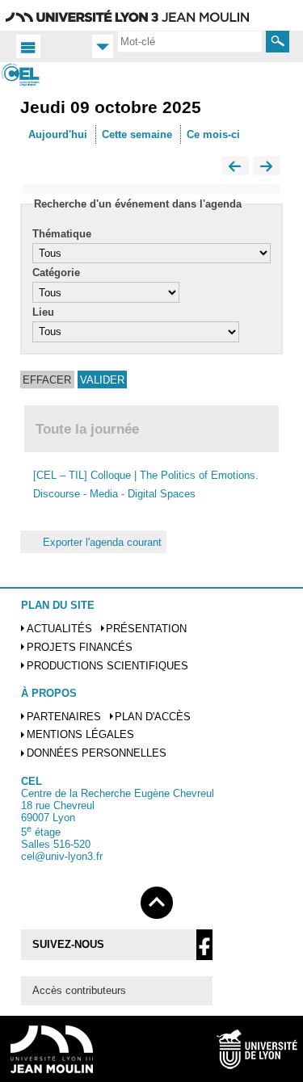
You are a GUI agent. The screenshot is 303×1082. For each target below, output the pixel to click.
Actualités (59, 629)
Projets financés (80, 647)
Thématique (61, 234)
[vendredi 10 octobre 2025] (266, 167)
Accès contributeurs (79, 990)
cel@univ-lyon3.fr (62, 856)
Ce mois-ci (213, 134)
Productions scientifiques (107, 666)
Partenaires (64, 717)
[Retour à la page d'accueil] (32, 74)
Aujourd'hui (57, 134)
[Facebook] (204, 944)
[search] (190, 41)
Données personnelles (96, 753)
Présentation (146, 629)
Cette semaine (137, 134)
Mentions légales (80, 734)
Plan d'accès (153, 717)
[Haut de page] (157, 900)
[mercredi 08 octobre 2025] (235, 167)
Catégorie (56, 272)
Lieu (43, 312)
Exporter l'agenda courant (102, 541)
